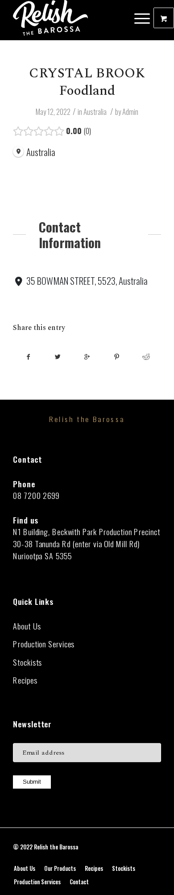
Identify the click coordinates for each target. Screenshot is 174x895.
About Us (27, 626)
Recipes (25, 680)
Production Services (44, 644)
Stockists (27, 662)
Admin (130, 111)
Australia (95, 111)
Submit (32, 782)
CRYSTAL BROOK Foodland (87, 82)
